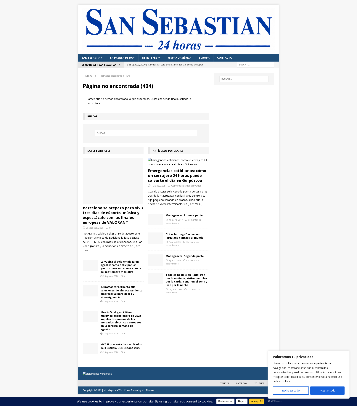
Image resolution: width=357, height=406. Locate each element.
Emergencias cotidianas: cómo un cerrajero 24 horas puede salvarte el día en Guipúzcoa (177, 175)
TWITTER (224, 383)
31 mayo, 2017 (176, 219)
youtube (259, 383)
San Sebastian (92, 57)
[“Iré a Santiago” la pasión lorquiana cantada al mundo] (155, 238)
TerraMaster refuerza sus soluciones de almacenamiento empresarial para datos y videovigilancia (121, 292)
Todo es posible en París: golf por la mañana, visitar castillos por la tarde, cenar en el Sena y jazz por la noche (186, 280)
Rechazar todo (291, 390)
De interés (149, 57)
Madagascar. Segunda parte (185, 256)
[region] (309, 375)
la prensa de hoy (122, 57)
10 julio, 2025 (158, 185)
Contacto (224, 57)
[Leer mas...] (195, 204)
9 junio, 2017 (175, 260)
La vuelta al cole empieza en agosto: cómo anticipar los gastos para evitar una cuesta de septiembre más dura (120, 267)
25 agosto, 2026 (94, 227)
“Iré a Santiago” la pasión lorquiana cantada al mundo (184, 235)
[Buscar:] (255, 64)
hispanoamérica (179, 57)
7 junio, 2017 (175, 241)
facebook (241, 383)
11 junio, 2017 (175, 289)
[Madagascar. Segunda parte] (155, 260)
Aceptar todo (327, 390)
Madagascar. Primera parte (184, 215)
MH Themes (148, 390)
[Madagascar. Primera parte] (155, 219)
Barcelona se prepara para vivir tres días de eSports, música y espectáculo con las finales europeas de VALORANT (113, 215)
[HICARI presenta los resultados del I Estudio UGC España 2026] (90, 348)
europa (204, 57)
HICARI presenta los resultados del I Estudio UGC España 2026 (121, 346)
